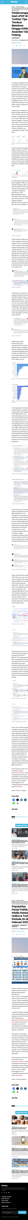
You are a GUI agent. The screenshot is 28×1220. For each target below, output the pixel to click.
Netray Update (6, 1202)
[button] (25, 2)
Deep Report (5, 1198)
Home (13, 6)
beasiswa (23, 816)
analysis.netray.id (18, 772)
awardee (18, 816)
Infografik (5, 1200)
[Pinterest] (20, 45)
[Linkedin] (6, 1192)
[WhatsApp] (24, 45)
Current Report (20, 6)
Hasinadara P (17, 42)
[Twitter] (16, 45)
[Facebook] (13, 45)
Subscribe (22, 1212)
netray (13, 818)
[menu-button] (2, 2)
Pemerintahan (15, 883)
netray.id (19, 786)
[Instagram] (4, 1192)
